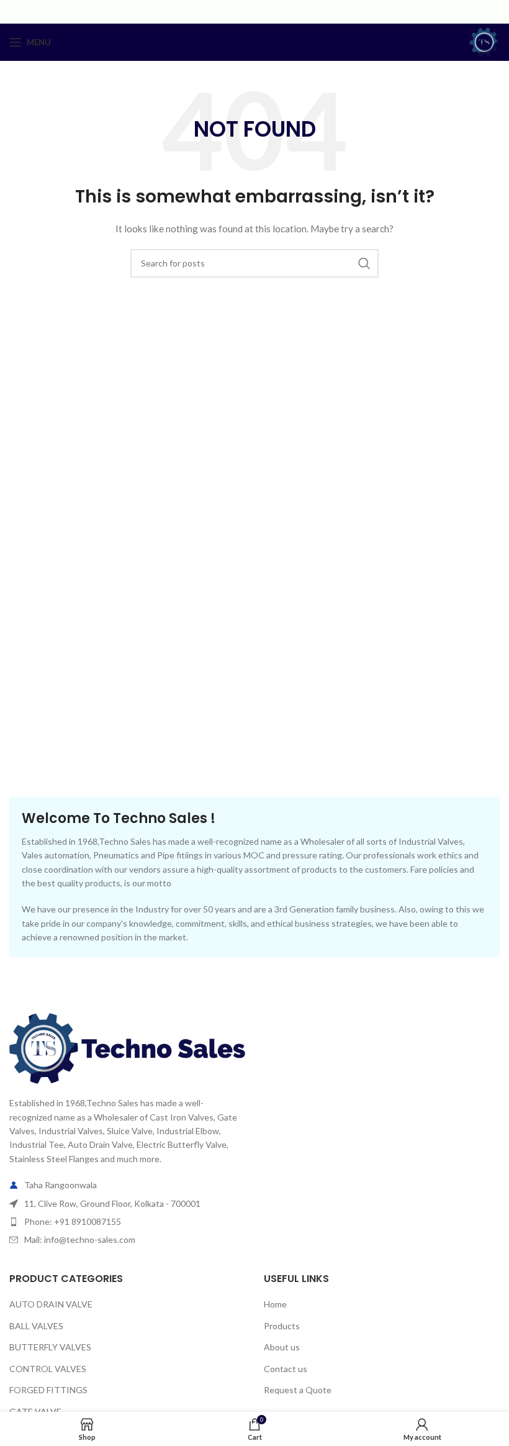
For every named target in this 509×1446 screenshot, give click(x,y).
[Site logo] (484, 41)
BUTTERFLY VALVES (50, 1347)
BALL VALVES (36, 1326)
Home (275, 1304)
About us (282, 1347)
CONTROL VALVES (47, 1368)
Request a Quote (297, 1390)
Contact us (285, 1368)
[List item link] (127, 1222)
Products (282, 1326)
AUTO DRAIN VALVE (50, 1304)
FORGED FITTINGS (48, 1390)
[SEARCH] (364, 263)
